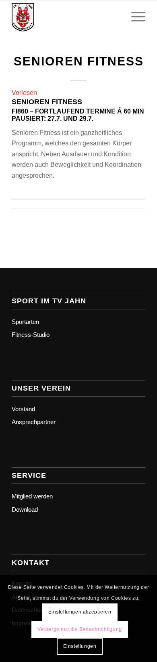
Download (25, 509)
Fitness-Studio (31, 334)
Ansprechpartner (34, 421)
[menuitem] (134, 16)
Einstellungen (80, 646)
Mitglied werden (32, 496)
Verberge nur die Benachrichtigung (79, 629)
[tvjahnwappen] (65, 16)
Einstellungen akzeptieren (80, 612)
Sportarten (25, 321)
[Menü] (134, 16)
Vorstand (23, 409)
